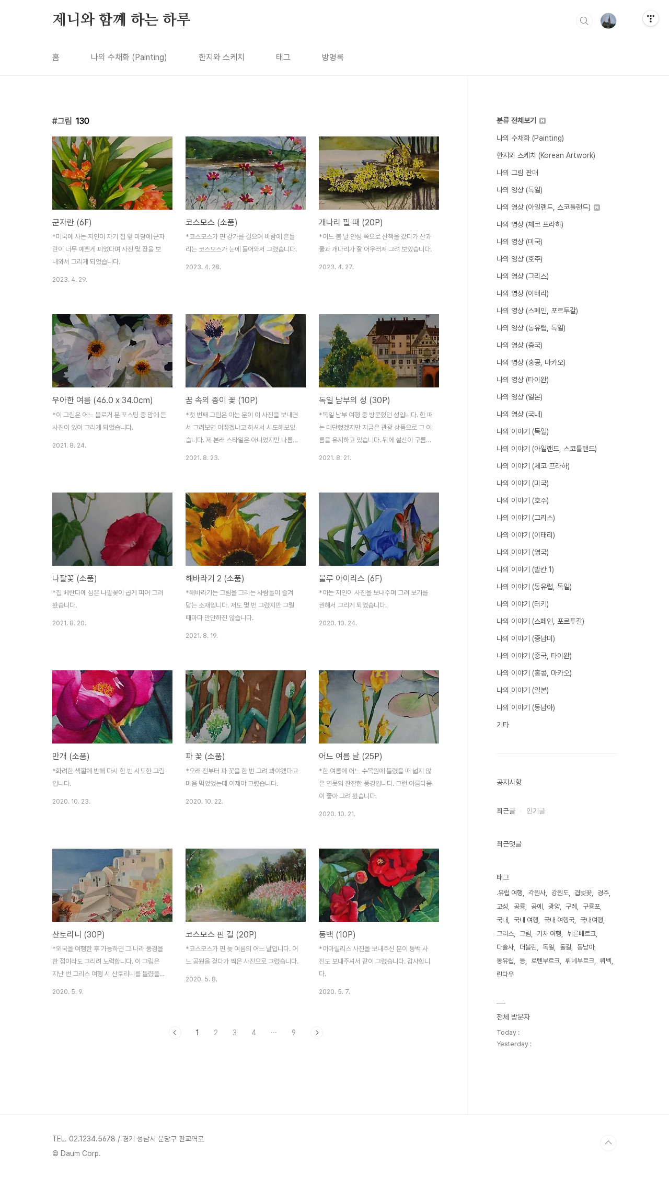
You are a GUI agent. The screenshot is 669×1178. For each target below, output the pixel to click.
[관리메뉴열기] (651, 18)
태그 (283, 57)
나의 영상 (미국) (520, 241)
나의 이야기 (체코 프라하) (533, 466)
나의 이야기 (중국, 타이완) (534, 655)
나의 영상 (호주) (520, 259)
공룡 (519, 906)
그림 (525, 933)
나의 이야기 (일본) (523, 690)
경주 (603, 893)
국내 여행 (526, 920)
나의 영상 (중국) (520, 345)
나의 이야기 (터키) (523, 604)
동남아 (585, 947)
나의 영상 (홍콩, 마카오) (531, 362)
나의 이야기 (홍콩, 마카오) (534, 673)
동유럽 (505, 961)
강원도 (560, 893)
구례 (571, 906)
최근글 (506, 811)
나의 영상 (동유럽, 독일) (531, 328)
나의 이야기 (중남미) (526, 638)
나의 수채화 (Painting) (129, 57)
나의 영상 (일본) (520, 397)
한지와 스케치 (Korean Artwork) (546, 155)
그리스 (505, 933)
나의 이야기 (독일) (523, 431)
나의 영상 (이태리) (523, 293)
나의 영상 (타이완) (523, 379)
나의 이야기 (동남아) (526, 707)
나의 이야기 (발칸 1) (525, 569)
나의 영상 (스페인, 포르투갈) (537, 310)
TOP (608, 1143)
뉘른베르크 (581, 933)
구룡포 (591, 906)
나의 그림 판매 (517, 172)
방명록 (333, 57)
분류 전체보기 (517, 120)
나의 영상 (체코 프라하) (530, 224)
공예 (537, 906)
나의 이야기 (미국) (523, 483)
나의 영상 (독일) (520, 190)
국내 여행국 (559, 920)
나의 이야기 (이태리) (526, 535)
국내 (502, 920)
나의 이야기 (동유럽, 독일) (534, 586)
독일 (548, 947)
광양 (554, 906)
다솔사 (505, 947)
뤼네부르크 (580, 961)
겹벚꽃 (583, 893)
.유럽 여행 (510, 893)
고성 (502, 906)
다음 (316, 1032)
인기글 (535, 811)
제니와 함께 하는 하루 (121, 20)
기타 (503, 724)
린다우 (505, 974)
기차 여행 (549, 933)
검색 (584, 21)
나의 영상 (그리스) (523, 276)
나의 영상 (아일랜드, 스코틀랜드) (545, 207)
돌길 (565, 947)
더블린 (528, 947)
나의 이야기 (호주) (523, 500)
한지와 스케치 (222, 57)
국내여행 (591, 920)
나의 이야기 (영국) (523, 552)
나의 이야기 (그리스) (526, 517)
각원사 (537, 893)
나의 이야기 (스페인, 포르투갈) (540, 621)
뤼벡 (606, 961)
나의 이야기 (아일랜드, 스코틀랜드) (547, 448)
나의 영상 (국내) (520, 414)
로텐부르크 (545, 961)
